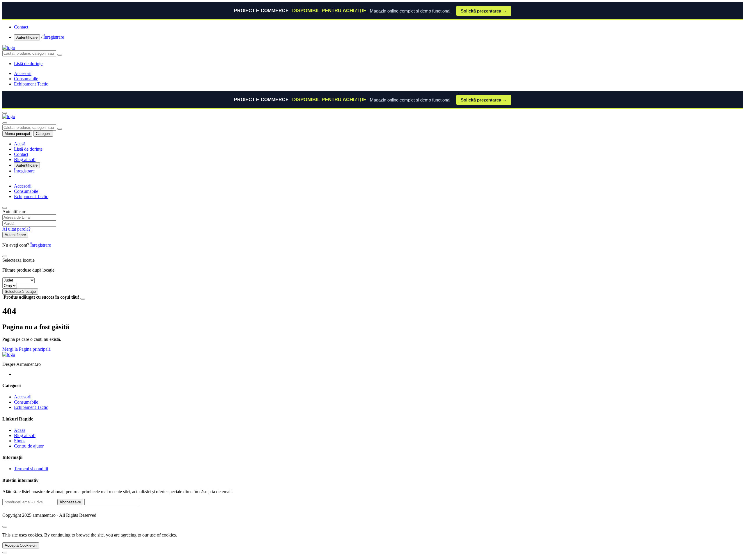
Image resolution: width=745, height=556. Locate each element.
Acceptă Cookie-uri (21, 545)
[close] (4, 527)
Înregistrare (53, 37)
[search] (59, 55)
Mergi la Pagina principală (26, 349)
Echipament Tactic (31, 83)
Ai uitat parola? (16, 229)
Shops (19, 440)
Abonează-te (70, 502)
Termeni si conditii (31, 468)
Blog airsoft (25, 159)
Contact (21, 26)
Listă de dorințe (28, 149)
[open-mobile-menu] (4, 113)
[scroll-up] (4, 552)
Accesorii (22, 73)
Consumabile (26, 78)
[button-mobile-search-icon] (4, 123)
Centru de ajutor (29, 445)
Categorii (43, 133)
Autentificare (27, 37)
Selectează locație (20, 291)
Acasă (19, 143)
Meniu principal (17, 133)
